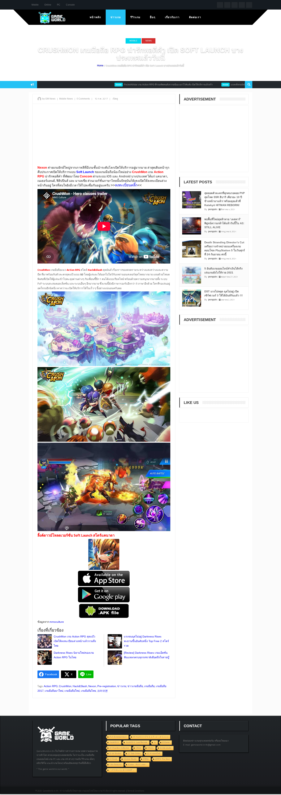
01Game (166, 742)
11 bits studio (165, 748)
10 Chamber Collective (119, 748)
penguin (212, 209)
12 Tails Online (134, 753)
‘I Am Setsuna (115, 764)
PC (58, 4)
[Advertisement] (103, 134)
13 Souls (113, 759)
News (148, 41)
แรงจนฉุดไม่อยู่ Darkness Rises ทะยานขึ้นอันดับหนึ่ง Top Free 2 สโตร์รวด (146, 641)
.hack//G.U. (114, 742)
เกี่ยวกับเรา (172, 17)
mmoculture (57, 621)
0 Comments (83, 98)
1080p (146, 759)
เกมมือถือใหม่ (72, 690)
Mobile (35, 4)
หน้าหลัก (95, 17)
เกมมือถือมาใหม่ (54, 690)
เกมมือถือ (149, 686)
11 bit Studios (115, 753)
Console (70, 4)
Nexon (92, 686)
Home (100, 65)
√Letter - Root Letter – (137, 764)
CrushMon (65, 686)
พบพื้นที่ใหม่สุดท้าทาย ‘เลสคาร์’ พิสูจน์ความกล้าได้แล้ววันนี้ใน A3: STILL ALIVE (224, 223)
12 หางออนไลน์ (153, 753)
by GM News (48, 98)
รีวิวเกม (135, 17)
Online (47, 4)
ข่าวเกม (115, 17)
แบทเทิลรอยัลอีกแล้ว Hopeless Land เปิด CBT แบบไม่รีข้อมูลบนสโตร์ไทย (244, 84)
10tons (150, 748)
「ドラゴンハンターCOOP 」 (122, 770)
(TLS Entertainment (118, 737)
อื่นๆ (152, 17)
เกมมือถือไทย (88, 690)
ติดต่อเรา (195, 17)
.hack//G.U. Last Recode (136, 742)
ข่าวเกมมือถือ (135, 686)
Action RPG (51, 686)
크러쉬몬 (102, 690)
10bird (138, 748)
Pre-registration (106, 686)
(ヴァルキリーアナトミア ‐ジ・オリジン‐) (150, 737)
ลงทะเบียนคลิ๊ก (126, 185)
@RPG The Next (162, 759)
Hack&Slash (80, 686)
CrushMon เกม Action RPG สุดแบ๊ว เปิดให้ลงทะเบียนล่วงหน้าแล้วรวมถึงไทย (75, 641)
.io (155, 742)
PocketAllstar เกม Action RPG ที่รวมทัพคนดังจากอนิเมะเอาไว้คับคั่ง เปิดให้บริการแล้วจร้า (145, 84)
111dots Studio (130, 759)
